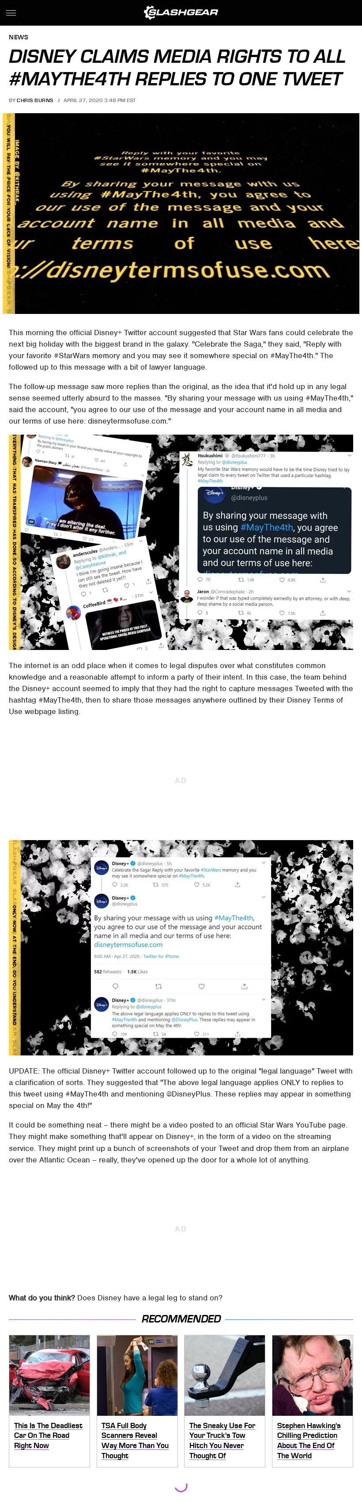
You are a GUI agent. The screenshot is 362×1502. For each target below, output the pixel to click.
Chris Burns (35, 100)
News (18, 38)
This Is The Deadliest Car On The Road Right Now (48, 1435)
